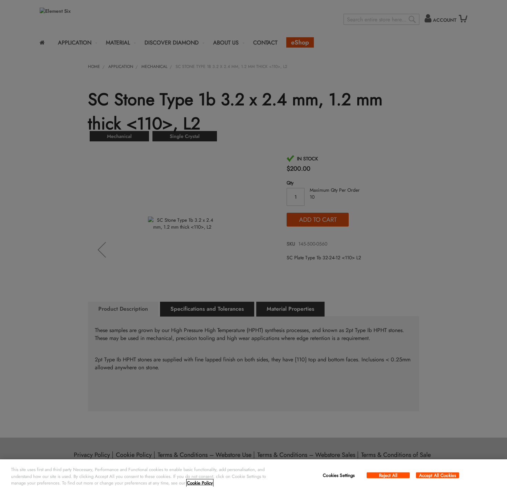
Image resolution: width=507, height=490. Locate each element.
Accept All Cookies (437, 475)
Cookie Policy (200, 483)
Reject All (388, 475)
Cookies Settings (339, 475)
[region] (253, 474)
